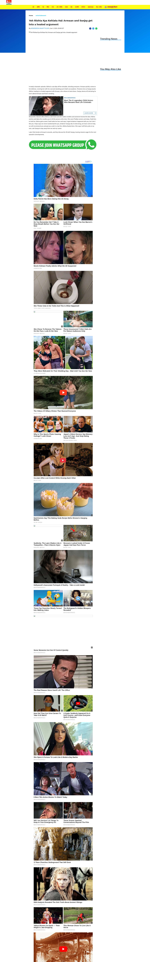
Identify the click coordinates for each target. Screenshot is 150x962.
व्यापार (66, 7)
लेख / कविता (99, 7)
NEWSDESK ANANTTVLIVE (40, 28)
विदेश (48, 7)
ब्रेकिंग (38, 7)
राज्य (53, 7)
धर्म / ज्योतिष (59, 7)
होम (33, 7)
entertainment (41, 15)
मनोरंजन (83, 7)
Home (31, 15)
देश (43, 7)
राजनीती (77, 7)
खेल (71, 7)
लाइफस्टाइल (90, 7)
